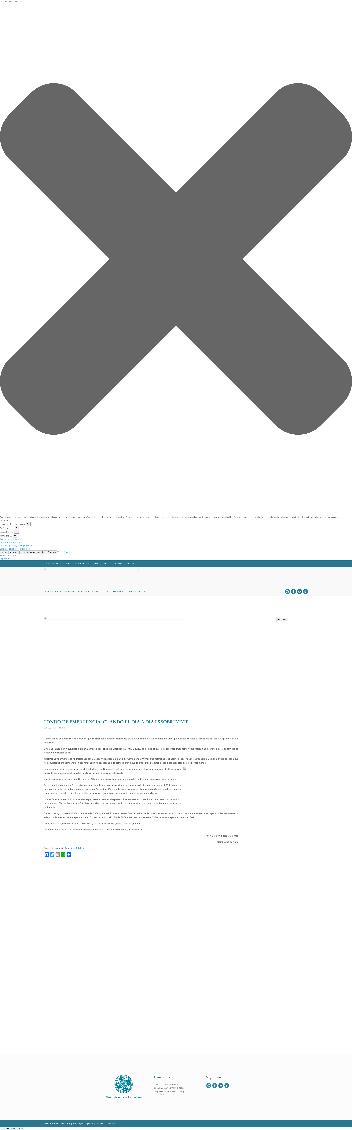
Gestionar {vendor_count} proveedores (17, 545)
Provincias (119, 591)
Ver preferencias (27, 552)
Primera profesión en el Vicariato (272, 907)
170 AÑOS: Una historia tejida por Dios (275, 698)
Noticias (57, 563)
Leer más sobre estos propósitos (15, 548)
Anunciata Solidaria (75, 848)
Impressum (5, 558)
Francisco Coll (73, 591)
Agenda (89, 1123)
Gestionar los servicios (10, 542)
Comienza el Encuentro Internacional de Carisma (280, 947)
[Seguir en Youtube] (299, 591)
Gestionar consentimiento (12, 1128)
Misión (105, 591)
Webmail (118, 563)
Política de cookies (8, 555)
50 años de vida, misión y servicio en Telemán (279, 867)
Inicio (47, 563)
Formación (91, 591)
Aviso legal (78, 1123)
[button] (176, 259)
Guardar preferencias (46, 552)
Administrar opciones (9, 539)
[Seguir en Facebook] (293, 591)
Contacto (100, 1123)
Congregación (52, 591)
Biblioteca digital (74, 563)
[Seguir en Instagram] (287, 591)
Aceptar (4, 552)
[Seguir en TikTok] (305, 591)
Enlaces (107, 563)
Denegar (14, 552)
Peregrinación (137, 591)
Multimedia (93, 563)
